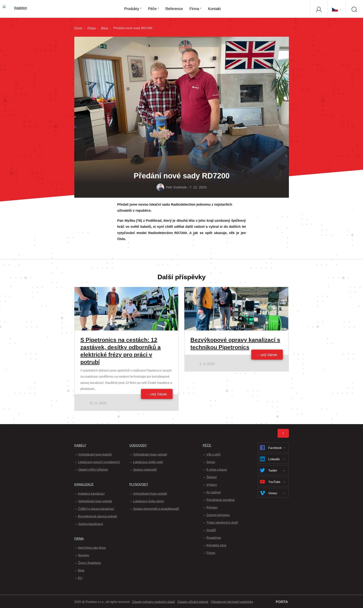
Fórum (210, 552)
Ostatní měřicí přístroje (93, 469)
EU (80, 578)
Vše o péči (213, 454)
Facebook (275, 447)
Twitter (272, 470)
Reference (174, 9)
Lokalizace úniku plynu (148, 501)
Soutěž (211, 530)
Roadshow (213, 537)
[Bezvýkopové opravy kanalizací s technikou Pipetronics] (236, 290)
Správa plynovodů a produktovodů (156, 508)
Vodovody (138, 445)
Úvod (78, 28)
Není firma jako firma (92, 547)
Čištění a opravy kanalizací (96, 508)
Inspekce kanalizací (91, 493)
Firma (194, 9)
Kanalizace (84, 484)
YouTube (274, 482)
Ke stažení (213, 492)
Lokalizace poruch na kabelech (99, 462)
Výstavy (211, 484)
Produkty (131, 9)
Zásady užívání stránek (192, 601)
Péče (152, 9)
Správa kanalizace (90, 524)
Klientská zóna (216, 545)
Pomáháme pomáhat (220, 499)
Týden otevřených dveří (222, 522)
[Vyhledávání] (354, 9)
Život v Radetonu (89, 562)
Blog (104, 28)
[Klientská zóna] (318, 9)
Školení (211, 477)
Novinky (83, 555)
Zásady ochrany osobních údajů (153, 601)
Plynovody (138, 484)
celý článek (158, 394)
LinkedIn (274, 459)
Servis (210, 462)
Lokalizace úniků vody (148, 462)
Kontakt (214, 9)
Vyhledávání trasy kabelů (95, 454)
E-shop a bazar (216, 469)
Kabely (80, 445)
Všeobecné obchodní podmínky (232, 601)
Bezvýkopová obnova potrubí (97, 516)
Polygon (212, 507)
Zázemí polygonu (218, 515)
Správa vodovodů (145, 469)
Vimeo (272, 493)
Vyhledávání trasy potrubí (95, 501)
